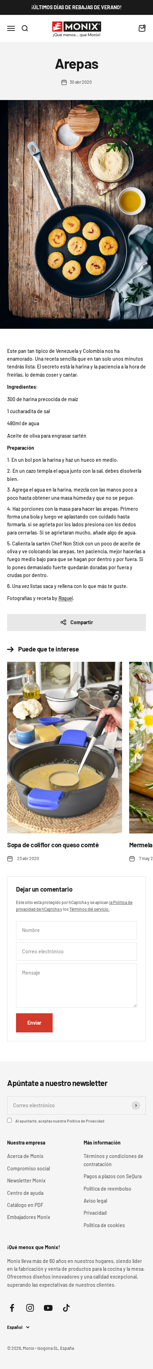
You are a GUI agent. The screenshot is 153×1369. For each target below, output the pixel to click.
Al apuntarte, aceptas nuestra (59, 1121)
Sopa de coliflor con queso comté (53, 845)
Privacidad (95, 1213)
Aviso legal (95, 1201)
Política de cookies (104, 1225)
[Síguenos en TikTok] (66, 1308)
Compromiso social (28, 1168)
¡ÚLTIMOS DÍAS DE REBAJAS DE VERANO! (76, 7)
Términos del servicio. (89, 909)
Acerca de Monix (25, 1156)
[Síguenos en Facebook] (12, 1308)
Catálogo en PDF (25, 1205)
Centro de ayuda (25, 1193)
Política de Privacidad (85, 1121)
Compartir (81, 622)
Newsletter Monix (26, 1180)
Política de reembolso (107, 1189)
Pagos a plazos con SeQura (113, 1176)
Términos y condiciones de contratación (113, 1160)
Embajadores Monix (28, 1217)
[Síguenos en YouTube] (48, 1308)
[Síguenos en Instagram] (30, 1308)
